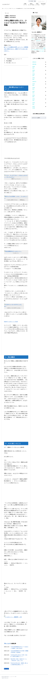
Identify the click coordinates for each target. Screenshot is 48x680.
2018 (33, 88)
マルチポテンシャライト (38, 49)
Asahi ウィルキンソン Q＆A (11, 321)
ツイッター (41, 51)
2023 (33, 71)
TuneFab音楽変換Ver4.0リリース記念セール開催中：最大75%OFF (19, 647)
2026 (34, 62)
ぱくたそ (38, 40)
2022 (33, 74)
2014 (33, 103)
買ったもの (7, 643)
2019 (33, 84)
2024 (33, 67)
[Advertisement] (16, 74)
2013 (33, 107)
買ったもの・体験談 (31, 4)
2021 (33, 78)
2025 (34, 64)
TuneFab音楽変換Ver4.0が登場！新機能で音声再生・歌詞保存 (19, 651)
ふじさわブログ (12, 676)
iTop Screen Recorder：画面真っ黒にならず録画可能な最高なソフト (19, 663)
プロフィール (25, 4)
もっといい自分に (37, 4)
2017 (33, 92)
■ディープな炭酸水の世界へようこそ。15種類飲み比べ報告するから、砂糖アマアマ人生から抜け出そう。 (16, 49)
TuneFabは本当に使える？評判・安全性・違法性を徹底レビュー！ (19, 655)
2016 (33, 96)
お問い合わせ (41, 1)
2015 (33, 99)
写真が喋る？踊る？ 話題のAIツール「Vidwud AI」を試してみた (19, 659)
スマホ (43, 4)
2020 (34, 81)
